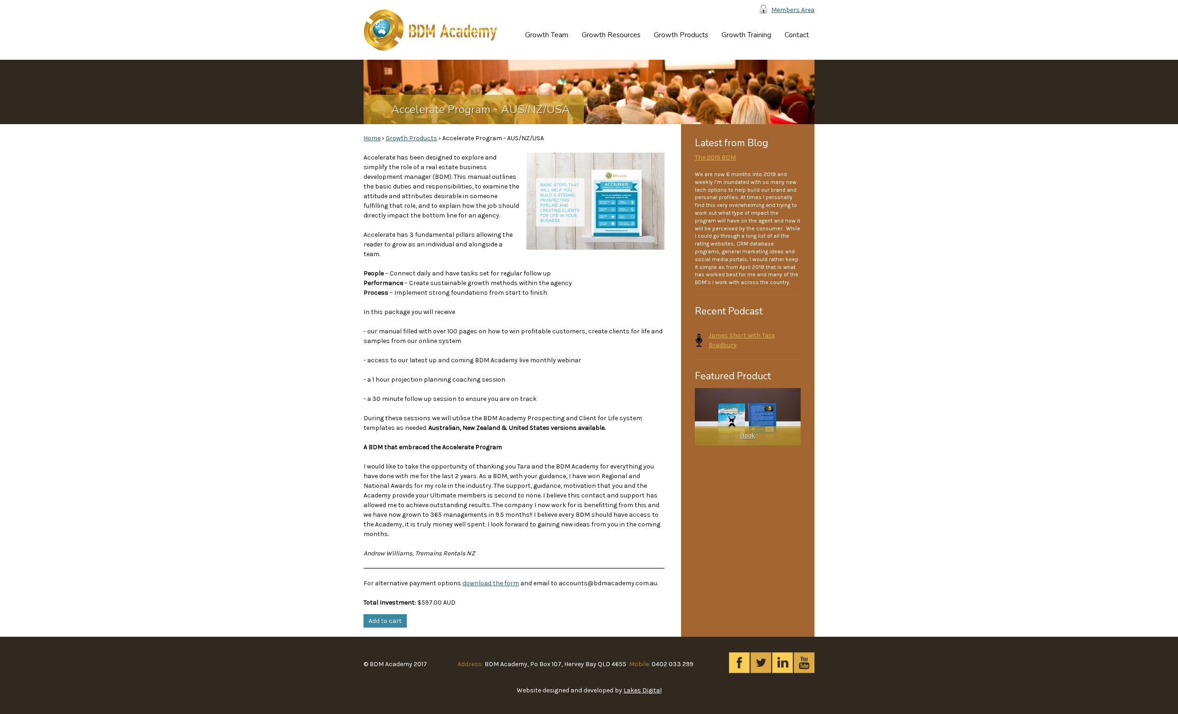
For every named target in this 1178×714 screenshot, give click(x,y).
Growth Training (746, 35)
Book (747, 435)
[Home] (430, 30)
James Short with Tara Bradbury (742, 340)
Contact (797, 35)
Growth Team (546, 35)
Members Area (792, 10)
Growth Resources (611, 35)
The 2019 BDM (715, 157)
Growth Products (681, 35)
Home (372, 138)
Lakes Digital (643, 690)
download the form (490, 583)
